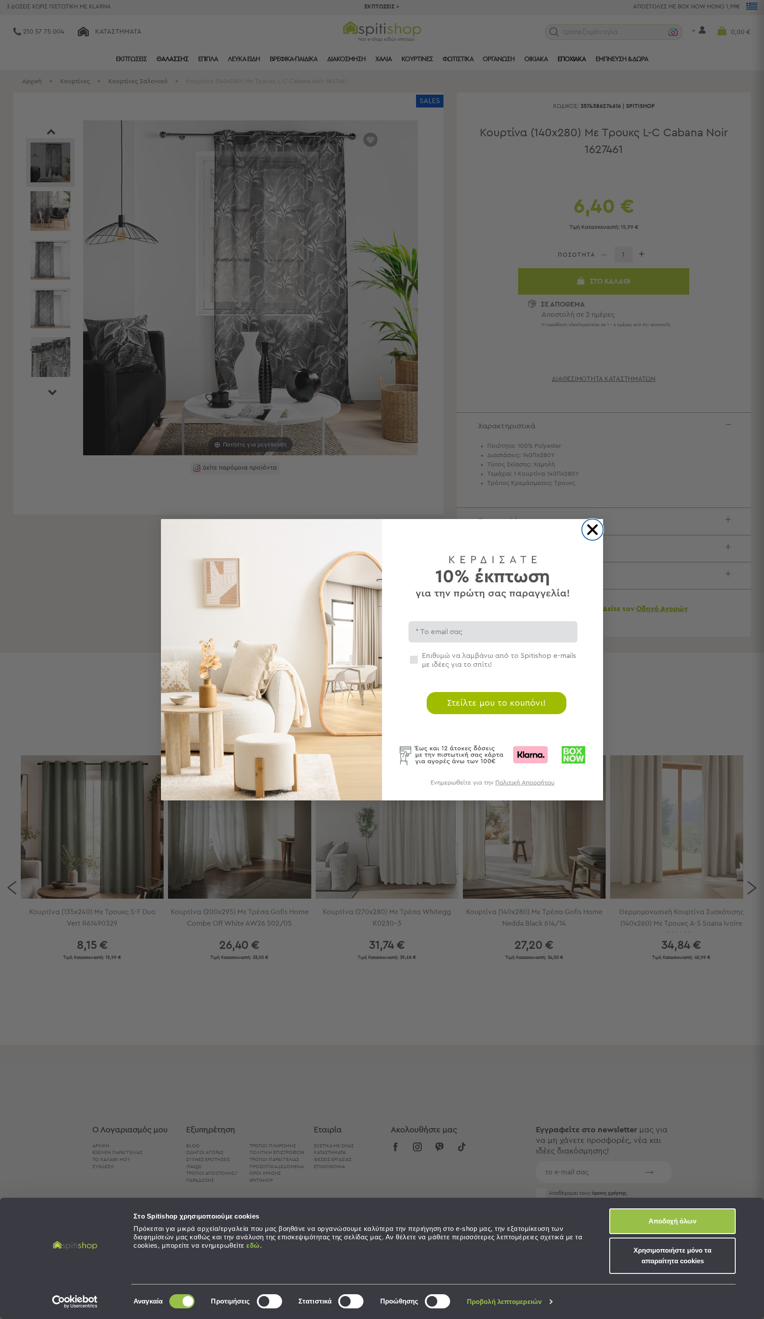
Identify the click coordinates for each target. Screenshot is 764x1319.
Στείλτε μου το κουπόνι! (496, 703)
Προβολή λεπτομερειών (504, 1301)
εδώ (253, 1245)
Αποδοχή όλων (672, 1221)
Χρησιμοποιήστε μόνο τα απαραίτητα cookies (672, 1255)
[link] (492, 787)
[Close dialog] (592, 529)
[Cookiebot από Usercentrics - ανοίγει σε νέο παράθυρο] (75, 1301)
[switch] (269, 1301)
